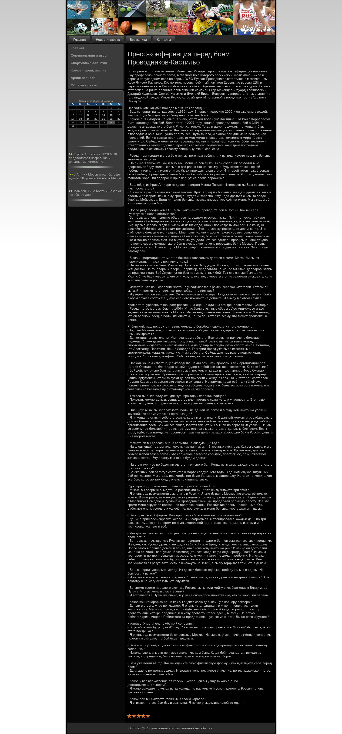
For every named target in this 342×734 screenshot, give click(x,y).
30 (118, 122)
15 (111, 115)
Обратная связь (84, 85)
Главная (79, 39)
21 (103, 119)
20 (95, 119)
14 (103, 115)
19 (88, 119)
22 (111, 119)
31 (72, 126)
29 (111, 122)
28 (103, 122)
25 (80, 122)
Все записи (138, 39)
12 (88, 115)
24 (72, 122)
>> (71, 154)
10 (72, 115)
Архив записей (83, 78)
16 (118, 115)
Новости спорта (108, 39)
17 (72, 119)
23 (118, 119)
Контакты (164, 39)
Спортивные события (89, 63)
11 (80, 115)
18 (80, 119)
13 (95, 115)
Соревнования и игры (89, 55)
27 (95, 122)
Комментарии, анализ (88, 70)
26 (88, 122)
